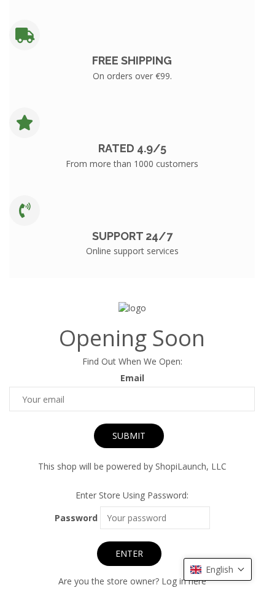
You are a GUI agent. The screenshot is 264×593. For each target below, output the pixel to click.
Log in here (183, 581)
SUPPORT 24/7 (132, 236)
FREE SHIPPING (132, 60)
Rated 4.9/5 (132, 148)
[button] (217, 569)
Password (76, 518)
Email (132, 378)
